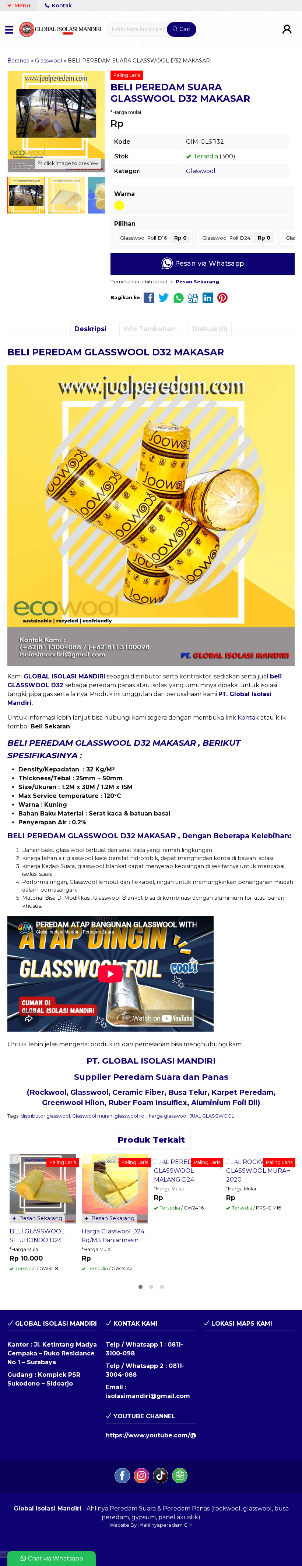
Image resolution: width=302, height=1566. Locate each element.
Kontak (61, 5)
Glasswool (200, 171)
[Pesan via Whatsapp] (16, 1159)
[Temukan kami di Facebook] (122, 1477)
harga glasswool (168, 1116)
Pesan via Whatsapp (208, 263)
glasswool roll (131, 1116)
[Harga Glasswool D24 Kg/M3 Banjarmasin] (115, 1188)
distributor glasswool (45, 1116)
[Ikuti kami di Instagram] (141, 1477)
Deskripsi (90, 329)
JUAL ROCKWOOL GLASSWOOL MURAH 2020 (258, 1170)
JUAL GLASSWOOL (212, 1116)
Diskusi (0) (210, 329)
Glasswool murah (92, 1116)
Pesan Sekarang (40, 1218)
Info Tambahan (149, 329)
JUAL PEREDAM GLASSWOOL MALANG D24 (178, 1170)
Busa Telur (187, 1092)
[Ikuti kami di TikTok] (160, 1477)
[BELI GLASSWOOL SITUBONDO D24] (43, 1188)
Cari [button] (184, 29)
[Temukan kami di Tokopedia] (179, 1477)
